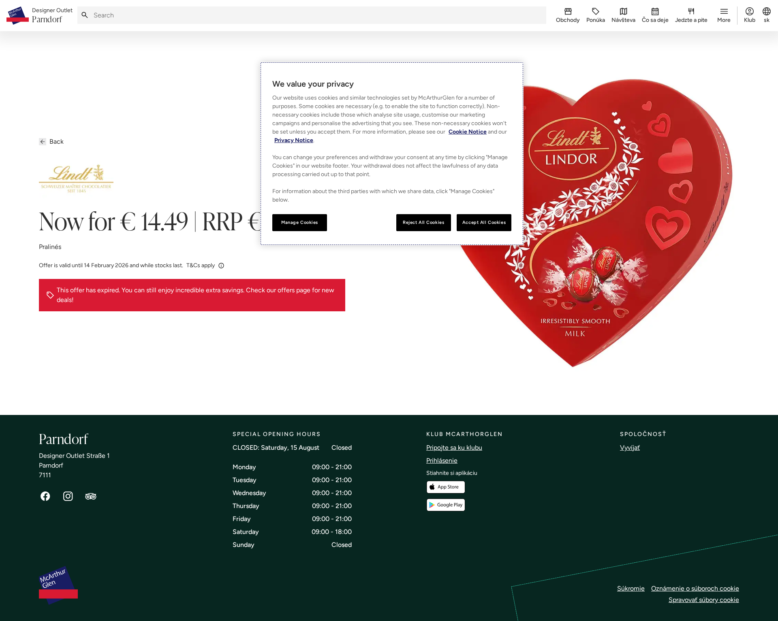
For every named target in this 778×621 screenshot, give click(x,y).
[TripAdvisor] (90, 496)
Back (56, 141)
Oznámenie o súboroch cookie (695, 588)
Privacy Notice (293, 140)
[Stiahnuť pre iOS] (445, 487)
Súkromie (631, 588)
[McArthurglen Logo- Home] (17, 15)
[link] (52, 16)
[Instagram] (68, 496)
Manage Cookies (299, 222)
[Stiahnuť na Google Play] (445, 505)
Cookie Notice (468, 131)
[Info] (221, 265)
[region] (392, 153)
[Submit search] (85, 15)
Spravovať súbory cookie (704, 600)
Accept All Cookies (484, 222)
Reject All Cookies (423, 222)
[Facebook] (45, 496)
